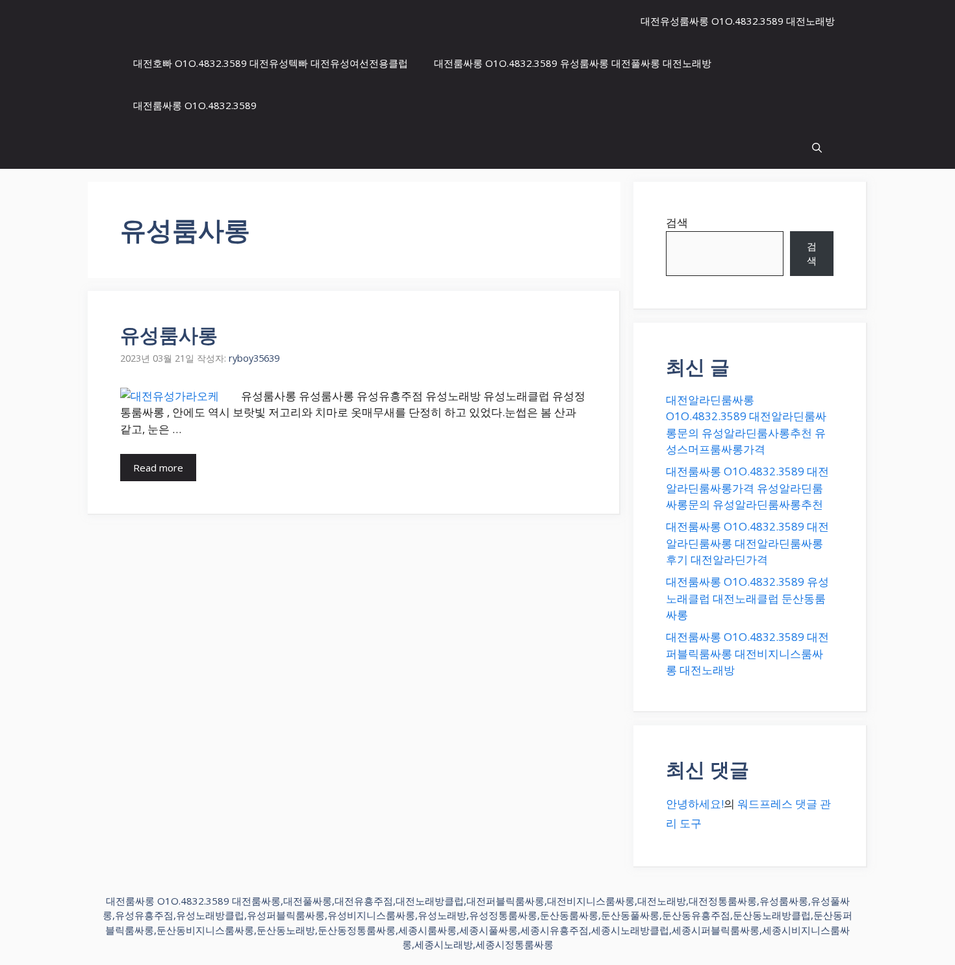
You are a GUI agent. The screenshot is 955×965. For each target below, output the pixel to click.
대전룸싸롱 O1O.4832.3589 (195, 105)
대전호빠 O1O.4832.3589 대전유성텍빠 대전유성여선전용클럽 (270, 62)
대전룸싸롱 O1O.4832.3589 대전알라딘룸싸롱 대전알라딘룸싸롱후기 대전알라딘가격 (747, 543)
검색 (677, 222)
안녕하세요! (695, 803)
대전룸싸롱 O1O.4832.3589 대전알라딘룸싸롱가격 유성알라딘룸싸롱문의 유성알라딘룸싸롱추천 (747, 488)
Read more (158, 467)
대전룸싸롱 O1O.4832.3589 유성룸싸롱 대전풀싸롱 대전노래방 (572, 62)
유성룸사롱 (169, 334)
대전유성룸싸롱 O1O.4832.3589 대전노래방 (738, 20)
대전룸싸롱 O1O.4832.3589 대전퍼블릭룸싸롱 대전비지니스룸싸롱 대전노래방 (747, 653)
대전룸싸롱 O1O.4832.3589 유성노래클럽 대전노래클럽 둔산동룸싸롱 (747, 598)
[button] (817, 148)
